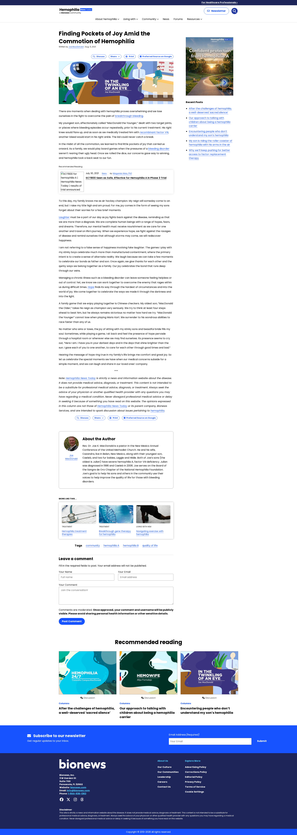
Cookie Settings (194, 791)
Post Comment (72, 621)
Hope (91, 287)
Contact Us (164, 786)
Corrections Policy (196, 772)
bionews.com (78, 787)
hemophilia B (131, 545)
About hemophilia (106, 19)
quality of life (150, 545)
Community (149, 19)
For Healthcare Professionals (219, 2)
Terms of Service (195, 786)
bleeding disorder (158, 148)
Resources (193, 19)
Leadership (164, 776)
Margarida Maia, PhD (122, 173)
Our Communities (168, 772)
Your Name (65, 572)
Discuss (100, 56)
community (93, 545)
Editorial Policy (193, 776)
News (166, 19)
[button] (216, 11)
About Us (162, 760)
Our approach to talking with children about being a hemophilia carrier (209, 122)
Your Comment (68, 585)
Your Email (124, 572)
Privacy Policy (193, 781)
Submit (262, 741)
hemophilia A (111, 545)
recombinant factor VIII (154, 132)
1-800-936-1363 (77, 793)
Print (130, 56)
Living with (129, 19)
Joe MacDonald (76, 46)
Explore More (192, 760)
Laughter (64, 217)
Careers (162, 781)
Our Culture (164, 767)
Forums (178, 19)
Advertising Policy (195, 767)
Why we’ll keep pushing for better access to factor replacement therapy (209, 154)
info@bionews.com (78, 790)
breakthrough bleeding (129, 116)
